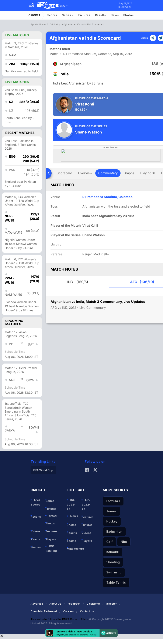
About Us (55, 603)
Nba (124, 542)
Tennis (111, 511)
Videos (35, 531)
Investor (111, 603)
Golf (109, 542)
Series (67, 15)
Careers (68, 611)
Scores (52, 15)
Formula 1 (113, 501)
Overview (85, 173)
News (115, 15)
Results (100, 15)
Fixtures (84, 15)
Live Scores (35, 502)
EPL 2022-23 (86, 504)
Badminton (114, 531)
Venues (36, 547)
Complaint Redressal (44, 611)
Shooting (113, 562)
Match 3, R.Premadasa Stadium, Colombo (80, 54)
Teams (35, 539)
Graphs (129, 173)
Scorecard (64, 173)
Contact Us (87, 611)
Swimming (113, 572)
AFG (142, 282)
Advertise (37, 603)
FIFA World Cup (43, 470)
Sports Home (38, 24)
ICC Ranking (51, 548)
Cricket (34, 15)
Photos (128, 15)
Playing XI (147, 173)
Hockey (111, 521)
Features (51, 531)
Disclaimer (93, 603)
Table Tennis (116, 582)
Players (50, 539)
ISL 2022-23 (71, 504)
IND (77, 282)
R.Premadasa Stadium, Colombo (107, 197)
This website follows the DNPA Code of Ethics (60, 619)
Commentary (108, 173)
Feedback (73, 603)
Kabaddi (112, 552)
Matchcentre (72, 548)
